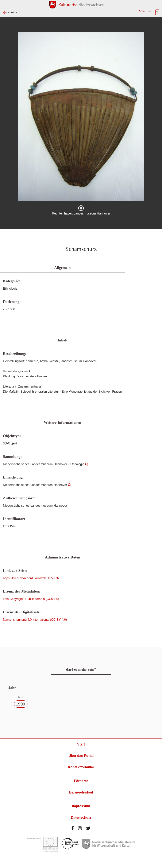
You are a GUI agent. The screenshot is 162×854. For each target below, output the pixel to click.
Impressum (81, 806)
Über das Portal (81, 756)
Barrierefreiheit (81, 792)
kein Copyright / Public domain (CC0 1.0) (31, 599)
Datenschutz (81, 817)
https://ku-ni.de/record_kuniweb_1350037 (31, 578)
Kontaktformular (81, 767)
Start (81, 744)
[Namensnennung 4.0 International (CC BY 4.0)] (81, 208)
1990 (20, 704)
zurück (12, 12)
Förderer (81, 781)
